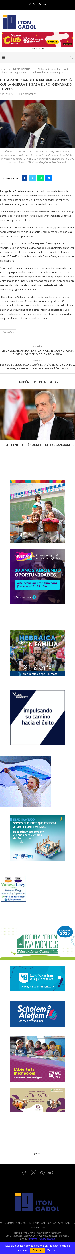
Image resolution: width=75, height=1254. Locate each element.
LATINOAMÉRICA (42, 1227)
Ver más (52, 1250)
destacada (8, 331)
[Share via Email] (48, 178)
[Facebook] (29, 4)
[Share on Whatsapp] (40, 178)
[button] (3, 422)
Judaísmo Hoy (37, 1231)
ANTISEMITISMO (62, 1227)
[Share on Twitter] (32, 178)
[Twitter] (34, 4)
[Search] (71, 57)
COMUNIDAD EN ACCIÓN (18, 1227)
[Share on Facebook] (24, 178)
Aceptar (37, 1250)
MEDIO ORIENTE (21, 69)
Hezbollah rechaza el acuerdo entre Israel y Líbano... (38, 447)
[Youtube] (45, 4)
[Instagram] (40, 4)
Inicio (3, 69)
